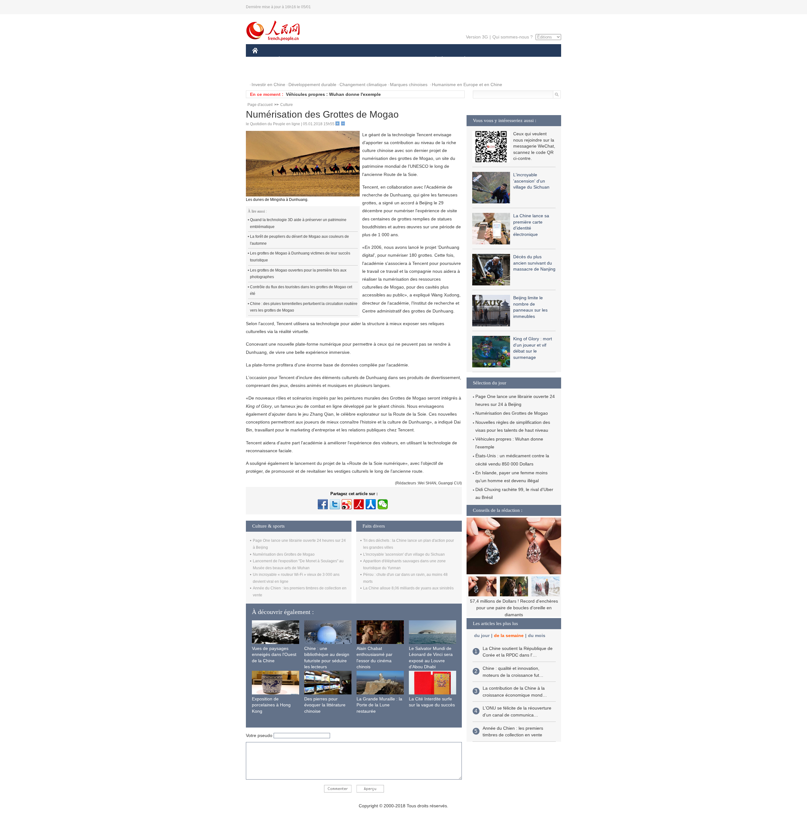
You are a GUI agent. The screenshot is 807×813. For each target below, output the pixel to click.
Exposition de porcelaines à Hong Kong (271, 705)
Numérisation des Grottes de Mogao (284, 554)
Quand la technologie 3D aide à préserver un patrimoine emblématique (298, 223)
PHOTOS (265, 72)
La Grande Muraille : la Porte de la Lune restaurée (379, 705)
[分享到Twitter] (335, 504)
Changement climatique (363, 84)
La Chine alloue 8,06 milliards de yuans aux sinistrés (408, 588)
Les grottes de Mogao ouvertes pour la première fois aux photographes (298, 273)
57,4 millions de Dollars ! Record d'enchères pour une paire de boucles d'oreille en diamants (514, 608)
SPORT (487, 59)
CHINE (263, 59)
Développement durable (312, 84)
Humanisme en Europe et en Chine (467, 84)
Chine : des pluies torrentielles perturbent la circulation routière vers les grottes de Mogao (303, 307)
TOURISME (514, 59)
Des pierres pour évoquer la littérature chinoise (324, 705)
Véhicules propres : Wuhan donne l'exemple (333, 94)
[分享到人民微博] (359, 504)
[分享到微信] (383, 504)
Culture (286, 104)
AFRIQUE (347, 59)
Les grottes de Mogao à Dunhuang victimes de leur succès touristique (300, 256)
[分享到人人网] (371, 504)
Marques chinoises (408, 84)
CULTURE (404, 59)
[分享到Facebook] (323, 504)
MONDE (320, 59)
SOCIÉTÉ (433, 59)
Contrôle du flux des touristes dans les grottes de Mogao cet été (301, 290)
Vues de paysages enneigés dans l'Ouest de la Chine (274, 654)
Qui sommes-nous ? (512, 36)
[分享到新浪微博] (347, 504)
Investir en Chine (268, 84)
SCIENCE (375, 59)
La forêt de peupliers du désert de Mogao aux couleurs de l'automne (299, 240)
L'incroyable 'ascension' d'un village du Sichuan (404, 554)
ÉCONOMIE (291, 59)
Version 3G (477, 36)
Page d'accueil (260, 104)
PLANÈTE (461, 59)
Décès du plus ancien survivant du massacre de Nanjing (534, 263)
